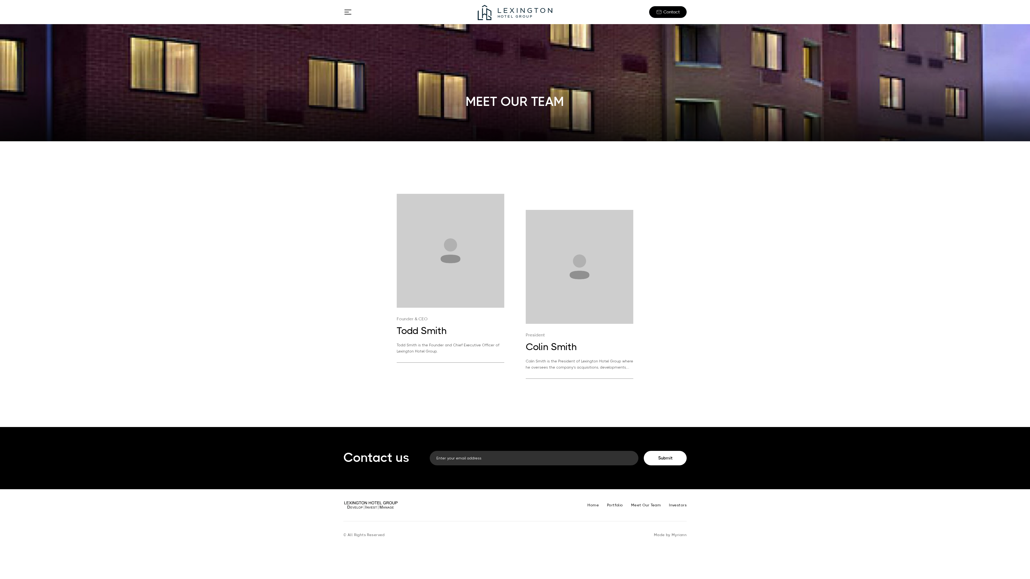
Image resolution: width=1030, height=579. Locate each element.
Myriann (679, 535)
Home (593, 505)
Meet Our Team (646, 505)
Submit (665, 458)
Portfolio (615, 505)
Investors (678, 505)
